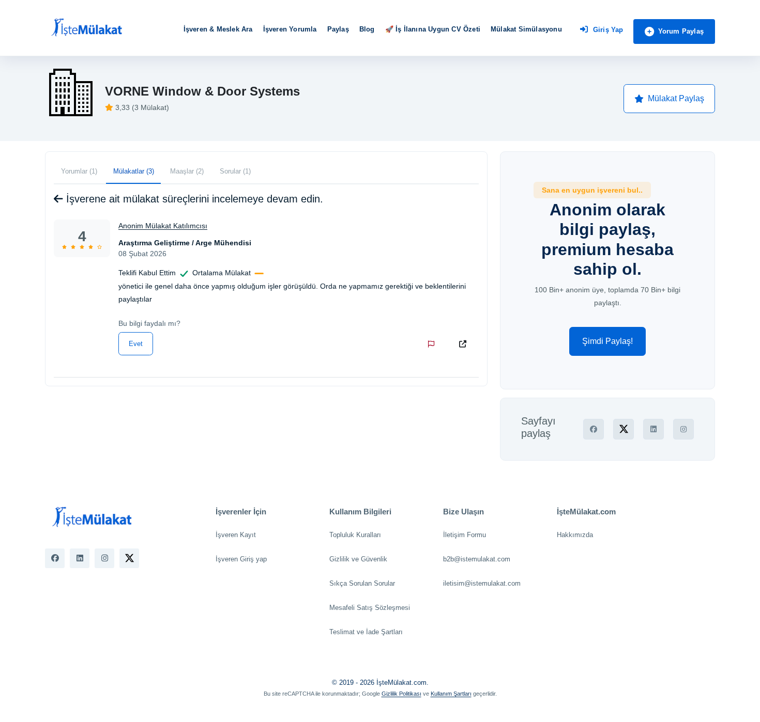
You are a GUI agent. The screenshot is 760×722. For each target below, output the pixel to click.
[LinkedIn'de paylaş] (653, 429)
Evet (136, 344)
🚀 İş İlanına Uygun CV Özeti (432, 29)
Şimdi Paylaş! (607, 341)
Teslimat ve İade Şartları (366, 632)
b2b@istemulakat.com (476, 559)
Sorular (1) (235, 171)
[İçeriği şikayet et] (433, 344)
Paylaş (338, 29)
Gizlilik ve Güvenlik (358, 559)
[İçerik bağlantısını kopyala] (465, 344)
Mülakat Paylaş (676, 98)
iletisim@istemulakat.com (482, 583)
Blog (367, 29)
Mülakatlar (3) (133, 171)
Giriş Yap (608, 30)
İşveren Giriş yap (241, 559)
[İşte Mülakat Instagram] (104, 558)
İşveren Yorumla (290, 29)
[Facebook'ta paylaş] (593, 429)
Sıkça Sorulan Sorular (362, 583)
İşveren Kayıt (236, 535)
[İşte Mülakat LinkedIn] (79, 558)
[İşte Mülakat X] (129, 558)
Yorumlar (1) (79, 171)
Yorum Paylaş (681, 31)
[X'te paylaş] (623, 429)
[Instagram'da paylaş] (683, 429)
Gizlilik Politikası (401, 693)
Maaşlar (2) (187, 171)
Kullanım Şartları (451, 693)
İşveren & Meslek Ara (218, 29)
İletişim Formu (464, 535)
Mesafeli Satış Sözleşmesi (369, 607)
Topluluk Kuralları (355, 535)
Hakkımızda (575, 535)
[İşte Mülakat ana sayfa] (86, 28)
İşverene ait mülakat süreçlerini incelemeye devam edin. (193, 199)
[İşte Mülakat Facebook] (55, 558)
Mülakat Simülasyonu (526, 29)
